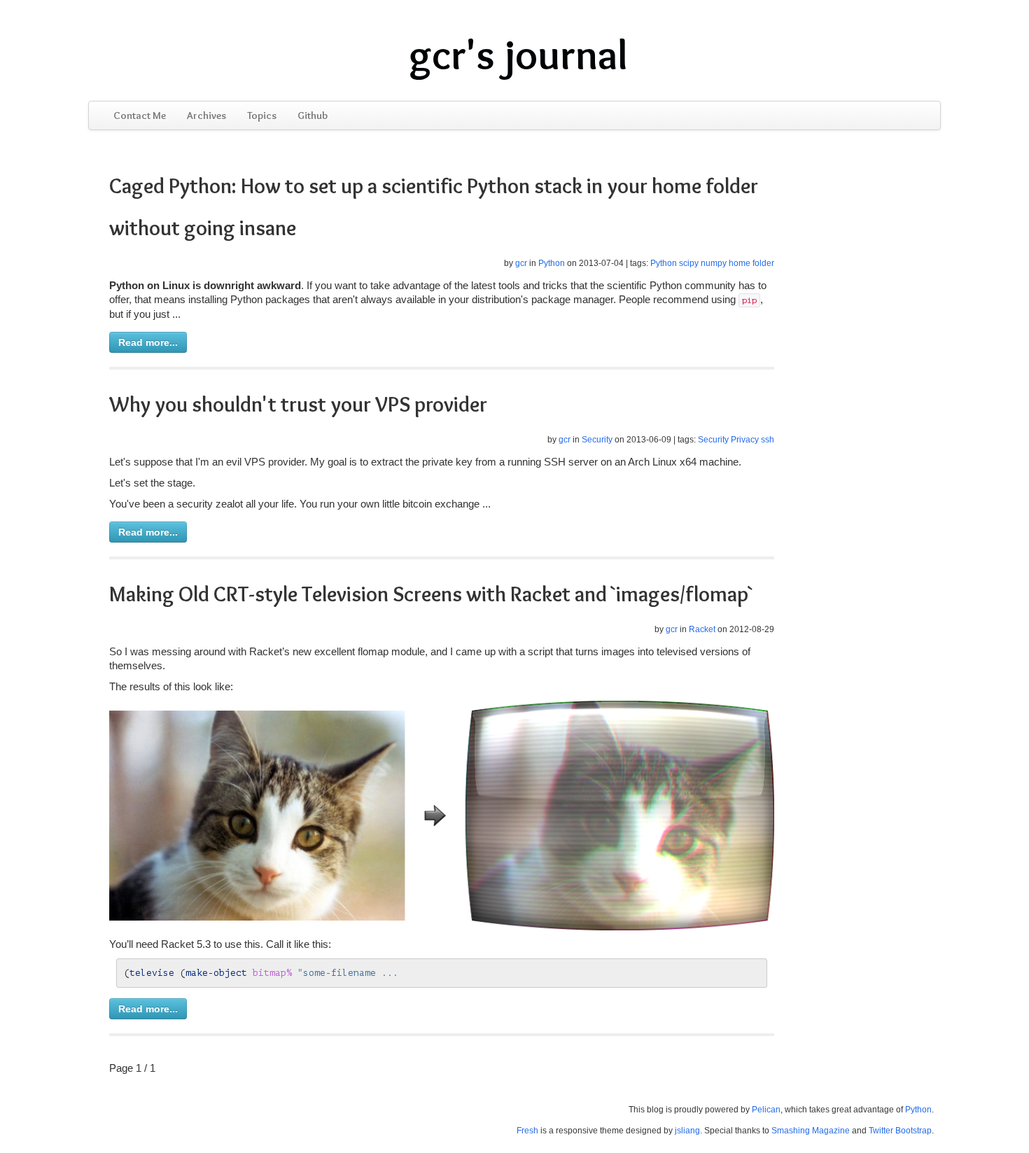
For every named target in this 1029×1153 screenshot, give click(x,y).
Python (551, 263)
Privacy (745, 440)
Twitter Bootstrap (900, 1130)
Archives (206, 115)
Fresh (527, 1130)
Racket (702, 629)
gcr (521, 263)
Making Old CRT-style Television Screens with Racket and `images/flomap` (431, 594)
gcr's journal (518, 55)
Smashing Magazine (810, 1130)
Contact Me (139, 115)
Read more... (148, 342)
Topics (261, 115)
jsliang (687, 1130)
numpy (714, 263)
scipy (689, 263)
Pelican (766, 1109)
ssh (767, 440)
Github (313, 115)
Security (597, 440)
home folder (751, 263)
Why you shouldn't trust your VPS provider (298, 404)
